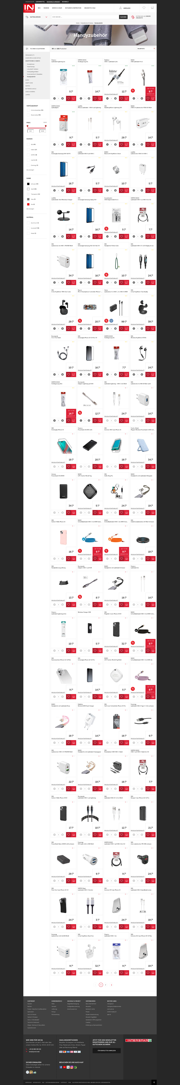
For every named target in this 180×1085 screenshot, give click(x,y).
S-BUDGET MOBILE (32, 69)
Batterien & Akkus (30, 88)
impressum (28, 1082)
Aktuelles (88, 1006)
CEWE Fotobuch (111, 1011)
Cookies (88, 1022)
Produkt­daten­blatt (111, 94)
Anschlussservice (72, 1009)
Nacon (90, 290)
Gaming (27, 85)
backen (30, 1006)
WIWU (112, 152)
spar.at (109, 1014)
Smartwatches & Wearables (34, 74)
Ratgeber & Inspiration (73, 8)
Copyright (64, 1082)
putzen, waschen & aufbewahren (37, 1009)
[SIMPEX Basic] (90, 905)
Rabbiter (111, 60)
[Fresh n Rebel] (143, 445)
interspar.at (110, 1003)
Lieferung (54, 1009)
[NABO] (143, 77)
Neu (39, 8)
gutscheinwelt (32, 1028)
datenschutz (37, 1082)
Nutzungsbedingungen (52, 1082)
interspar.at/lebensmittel (114, 1006)
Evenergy (142, 705)
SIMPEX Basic (85, 889)
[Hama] (116, 307)
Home (77, 23)
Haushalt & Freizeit (53, 1)
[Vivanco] (63, 77)
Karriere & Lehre (90, 1009)
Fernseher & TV (29, 55)
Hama (116, 290)
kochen (30, 1003)
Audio (27, 80)
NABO (137, 60)
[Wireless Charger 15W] (90, 629)
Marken (46, 8)
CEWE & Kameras (30, 91)
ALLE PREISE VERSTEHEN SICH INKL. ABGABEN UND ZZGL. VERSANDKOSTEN (91, 1082)
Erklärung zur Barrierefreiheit (94, 1025)
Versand (54, 1006)
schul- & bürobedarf (33, 1020)
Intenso (58, 475)
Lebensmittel (40, 1)
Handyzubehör (31, 76)
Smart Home (29, 83)
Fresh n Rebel (143, 429)
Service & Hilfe (57, 8)
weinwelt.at (110, 1009)
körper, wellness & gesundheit (36, 1025)
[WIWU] (116, 169)
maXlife (89, 106)
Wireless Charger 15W (84, 612)
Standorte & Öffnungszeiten (93, 1020)
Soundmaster (111, 198)
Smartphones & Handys (87, 23)
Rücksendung (55, 1014)
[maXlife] (90, 123)
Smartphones (30, 64)
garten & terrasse (33, 1017)
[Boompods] (63, 353)
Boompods (56, 337)
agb (43, 1082)
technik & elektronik (33, 1022)
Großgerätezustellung (73, 1006)
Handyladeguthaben (32, 71)
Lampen (27, 94)
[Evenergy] (143, 721)
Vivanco (58, 60)
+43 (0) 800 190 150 (35, 1049)
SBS (113, 106)
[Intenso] (63, 491)
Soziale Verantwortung (92, 1014)
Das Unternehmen (91, 1003)
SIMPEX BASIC (83, 60)
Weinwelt (65, 1)
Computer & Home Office (33, 58)
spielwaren (31, 1011)
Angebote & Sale (89, 8)
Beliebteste (141, 48)
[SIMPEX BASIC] (90, 77)
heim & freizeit (32, 1014)
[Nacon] (90, 307)
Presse (87, 1011)
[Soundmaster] (116, 215)
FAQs (53, 1003)
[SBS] (116, 123)
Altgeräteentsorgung (73, 1003)
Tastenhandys (31, 66)
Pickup (53, 1011)
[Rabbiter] (116, 77)
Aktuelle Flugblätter (91, 1017)
